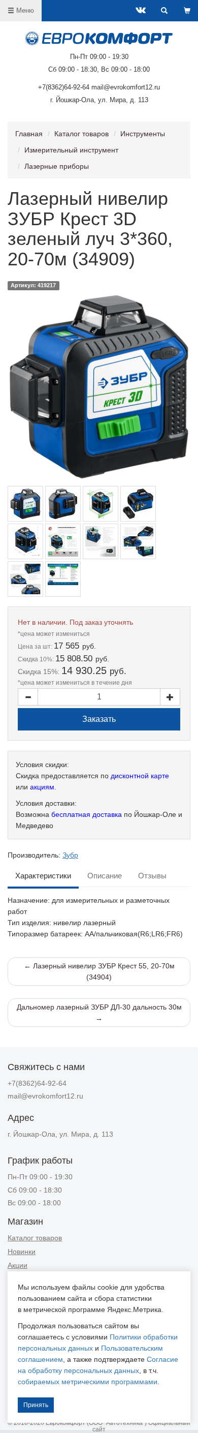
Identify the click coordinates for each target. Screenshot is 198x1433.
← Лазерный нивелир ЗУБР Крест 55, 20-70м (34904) (99, 971)
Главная (29, 134)
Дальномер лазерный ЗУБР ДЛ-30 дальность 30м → (99, 1012)
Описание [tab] (104, 876)
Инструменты (142, 134)
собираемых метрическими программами (87, 1382)
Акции (17, 1265)
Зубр (70, 855)
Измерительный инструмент (71, 150)
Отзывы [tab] (152, 876)
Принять (35, 1405)
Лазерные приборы (56, 166)
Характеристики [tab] (43, 876)
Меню (24, 10)
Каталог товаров (81, 134)
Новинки (22, 1251)
